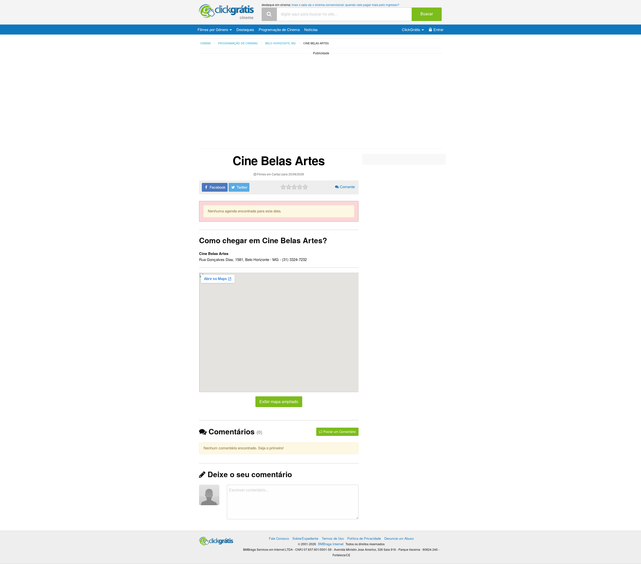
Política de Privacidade (364, 538)
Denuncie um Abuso (399, 538)
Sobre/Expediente (305, 538)
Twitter (241, 187)
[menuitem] (214, 30)
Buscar (426, 14)
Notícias (311, 29)
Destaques (245, 29)
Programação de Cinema (279, 29)
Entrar (438, 29)
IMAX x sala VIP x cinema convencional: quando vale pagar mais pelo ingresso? (345, 5)
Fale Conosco (279, 538)
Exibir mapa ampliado (278, 401)
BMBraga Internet (331, 543)
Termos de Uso (333, 538)
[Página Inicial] (226, 11)
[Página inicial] (216, 540)
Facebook (217, 187)
